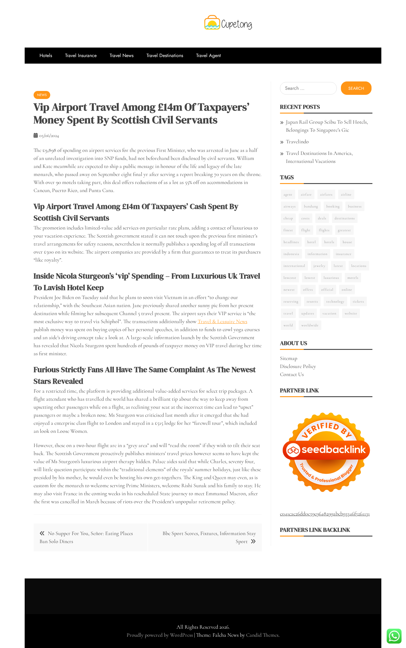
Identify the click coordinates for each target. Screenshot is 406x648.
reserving (291, 301)
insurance (344, 254)
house (347, 242)
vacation (329, 313)
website (351, 313)
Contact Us (292, 374)
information (318, 254)
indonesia (291, 254)
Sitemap (288, 358)
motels (352, 278)
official (327, 289)
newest (289, 289)
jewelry (319, 266)
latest (338, 266)
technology (335, 301)
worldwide (310, 325)
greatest (344, 230)
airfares (326, 194)
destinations (345, 218)
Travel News (121, 55)
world (288, 325)
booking (333, 206)
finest (288, 230)
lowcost (290, 278)
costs (305, 218)
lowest (310, 278)
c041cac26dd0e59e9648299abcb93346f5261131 (325, 513)
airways (290, 206)
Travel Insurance (81, 55)
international (294, 266)
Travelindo (297, 141)
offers (308, 289)
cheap (288, 218)
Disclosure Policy (298, 366)
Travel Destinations (165, 55)
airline (346, 194)
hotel (311, 242)
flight (306, 230)
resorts (312, 301)
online (347, 289)
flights (324, 230)
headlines (291, 242)
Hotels (46, 55)
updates (307, 313)
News (42, 94)
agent (288, 194)
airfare (306, 194)
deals (322, 218)
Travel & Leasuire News (222, 321)
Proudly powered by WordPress (160, 635)
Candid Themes (262, 635)
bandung (311, 206)
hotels (329, 242)
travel (288, 313)
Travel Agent (208, 55)
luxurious (331, 278)
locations (358, 266)
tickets (358, 301)
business (355, 206)
